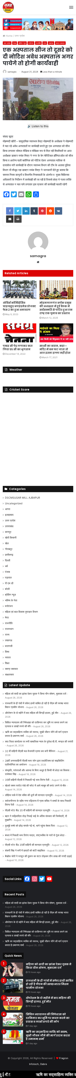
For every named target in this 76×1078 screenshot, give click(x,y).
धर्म (6, 566)
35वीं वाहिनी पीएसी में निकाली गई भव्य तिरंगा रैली (27, 779)
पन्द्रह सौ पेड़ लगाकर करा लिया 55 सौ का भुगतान (18, 347)
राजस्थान (9, 628)
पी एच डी (9, 583)
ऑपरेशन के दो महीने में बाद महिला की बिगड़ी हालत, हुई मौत (31, 712)
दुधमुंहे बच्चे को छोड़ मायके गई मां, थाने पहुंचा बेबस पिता (30, 825)
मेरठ (7, 617)
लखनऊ (51, 43)
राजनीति (38, 43)
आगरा (7, 509)
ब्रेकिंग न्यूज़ (22, 43)
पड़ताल (8, 577)
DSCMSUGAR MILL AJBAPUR (22, 497)
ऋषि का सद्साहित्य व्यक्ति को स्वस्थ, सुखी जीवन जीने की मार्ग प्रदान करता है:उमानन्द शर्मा (48, 1035)
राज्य (44, 43)
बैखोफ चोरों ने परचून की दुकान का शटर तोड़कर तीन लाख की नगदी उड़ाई (38, 856)
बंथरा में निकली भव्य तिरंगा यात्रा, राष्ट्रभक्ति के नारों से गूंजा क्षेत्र (34, 835)
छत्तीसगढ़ (9, 554)
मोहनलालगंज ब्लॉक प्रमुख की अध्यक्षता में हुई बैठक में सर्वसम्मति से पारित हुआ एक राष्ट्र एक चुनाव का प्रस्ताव (55, 308)
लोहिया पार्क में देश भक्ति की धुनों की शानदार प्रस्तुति (29, 795)
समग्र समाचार (60, 43)
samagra (12, 71)
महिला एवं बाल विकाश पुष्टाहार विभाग (21, 611)
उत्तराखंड (9, 526)
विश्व (7, 651)
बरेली (7, 588)
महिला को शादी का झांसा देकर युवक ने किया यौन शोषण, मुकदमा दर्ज (35, 693)
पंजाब (14, 43)
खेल (7, 543)
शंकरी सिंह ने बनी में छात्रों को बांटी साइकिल (25, 850)
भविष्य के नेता (11, 600)
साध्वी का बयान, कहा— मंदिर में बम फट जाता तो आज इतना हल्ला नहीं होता (54, 349)
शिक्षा (7, 663)
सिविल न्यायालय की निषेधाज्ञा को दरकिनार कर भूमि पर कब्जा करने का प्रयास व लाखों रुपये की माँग (48, 1017)
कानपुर (8, 531)
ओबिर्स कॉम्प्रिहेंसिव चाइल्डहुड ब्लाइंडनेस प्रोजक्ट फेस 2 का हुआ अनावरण (19, 306)
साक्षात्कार (9, 674)
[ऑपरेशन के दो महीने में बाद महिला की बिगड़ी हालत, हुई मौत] (13, 1003)
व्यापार (8, 657)
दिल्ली (7, 560)
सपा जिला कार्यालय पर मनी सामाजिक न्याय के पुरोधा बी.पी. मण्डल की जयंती (39, 741)
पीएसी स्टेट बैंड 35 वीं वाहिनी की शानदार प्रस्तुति (27, 810)
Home (9, 35)
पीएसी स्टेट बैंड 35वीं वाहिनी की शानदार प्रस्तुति (27, 844)
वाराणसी (8, 646)
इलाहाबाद (9, 514)
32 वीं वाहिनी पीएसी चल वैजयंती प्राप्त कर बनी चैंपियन (30, 751)
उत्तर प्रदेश (20, 35)
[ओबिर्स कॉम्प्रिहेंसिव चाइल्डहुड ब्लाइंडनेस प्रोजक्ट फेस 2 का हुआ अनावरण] (20, 289)
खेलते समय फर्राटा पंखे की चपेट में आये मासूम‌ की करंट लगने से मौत (35, 785)
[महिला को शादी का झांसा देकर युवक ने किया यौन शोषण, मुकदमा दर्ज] (13, 969)
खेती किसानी (10, 537)
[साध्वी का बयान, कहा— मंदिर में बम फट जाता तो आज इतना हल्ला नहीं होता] (56, 332)
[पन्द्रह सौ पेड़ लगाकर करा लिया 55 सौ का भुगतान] (20, 332)
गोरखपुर (8, 549)
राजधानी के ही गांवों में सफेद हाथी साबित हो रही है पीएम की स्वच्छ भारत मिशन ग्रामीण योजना (49, 984)
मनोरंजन (30, 43)
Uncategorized (13, 503)
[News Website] (8, 7)
